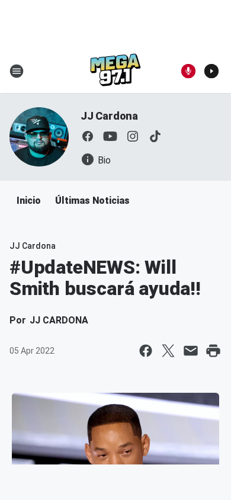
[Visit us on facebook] (88, 136)
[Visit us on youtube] (110, 136)
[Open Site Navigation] (16, 71)
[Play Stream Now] (211, 71)
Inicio (29, 200)
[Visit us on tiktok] (155, 136)
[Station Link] (115, 71)
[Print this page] (213, 350)
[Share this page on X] (168, 350)
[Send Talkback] (188, 71)
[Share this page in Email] (190, 350)
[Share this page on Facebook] (145, 350)
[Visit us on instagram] (133, 136)
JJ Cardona (109, 116)
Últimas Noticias (92, 200)
